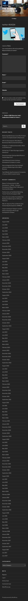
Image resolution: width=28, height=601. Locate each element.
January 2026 (5, 243)
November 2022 (6, 356)
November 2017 (6, 540)
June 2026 (5, 228)
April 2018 (5, 525)
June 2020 (5, 445)
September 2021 (6, 399)
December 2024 (6, 283)
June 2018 (5, 519)
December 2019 (6, 464)
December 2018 (6, 500)
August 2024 (5, 295)
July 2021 (4, 405)
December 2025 (6, 246)
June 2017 (5, 555)
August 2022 (5, 365)
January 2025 (5, 280)
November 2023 (6, 319)
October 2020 (6, 433)
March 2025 (5, 274)
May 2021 (4, 411)
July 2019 (4, 479)
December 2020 (6, 427)
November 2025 (6, 249)
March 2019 (5, 491)
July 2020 (4, 442)
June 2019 (5, 482)
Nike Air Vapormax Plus (8, 203)
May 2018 (4, 522)
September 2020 (6, 436)
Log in (3, 577)
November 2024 (6, 286)
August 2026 (5, 221)
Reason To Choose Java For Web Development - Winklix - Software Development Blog (11, 185)
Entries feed (5, 581)
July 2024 (4, 298)
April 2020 (5, 451)
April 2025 (5, 270)
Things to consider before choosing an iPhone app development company (12, 210)
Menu (14, 18)
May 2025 (5, 267)
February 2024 (6, 310)
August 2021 (5, 402)
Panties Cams (6, 192)
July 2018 (4, 516)
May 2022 (4, 375)
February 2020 (6, 457)
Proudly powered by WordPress (9, 597)
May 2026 (5, 231)
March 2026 (5, 237)
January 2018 (5, 534)
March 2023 (5, 344)
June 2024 (5, 301)
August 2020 (5, 439)
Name (4, 75)
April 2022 (5, 378)
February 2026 (6, 240)
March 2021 (5, 418)
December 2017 (6, 537)
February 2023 (6, 347)
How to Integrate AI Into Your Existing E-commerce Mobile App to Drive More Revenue (12, 167)
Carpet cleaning (6, 208)
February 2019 (6, 494)
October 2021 (5, 396)
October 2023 (6, 323)
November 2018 (6, 503)
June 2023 (5, 335)
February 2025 (6, 277)
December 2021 (6, 390)
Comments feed (6, 584)
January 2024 (5, 313)
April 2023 (5, 341)
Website (4, 90)
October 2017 (5, 543)
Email (4, 82)
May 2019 (4, 485)
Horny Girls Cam (6, 197)
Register (4, 574)
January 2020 (5, 460)
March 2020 (5, 454)
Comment (5, 54)
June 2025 (5, 264)
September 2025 (6, 255)
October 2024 (6, 289)
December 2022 (6, 353)
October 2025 (6, 252)
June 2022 (5, 372)
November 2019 (6, 467)
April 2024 (5, 304)
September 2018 (6, 510)
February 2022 (6, 384)
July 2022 (4, 369)
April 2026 (5, 234)
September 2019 (6, 473)
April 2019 (5, 488)
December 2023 (6, 316)
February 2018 (6, 531)
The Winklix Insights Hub (9, 10)
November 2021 (6, 393)
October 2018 (5, 506)
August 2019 (5, 476)
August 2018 (5, 513)
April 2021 (5, 415)
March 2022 (5, 381)
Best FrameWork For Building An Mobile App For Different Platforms (12, 198)
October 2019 (5, 470)
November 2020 (6, 430)
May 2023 (5, 338)
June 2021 (5, 408)
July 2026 (4, 225)
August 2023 (5, 329)
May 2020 (5, 448)
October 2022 (6, 359)
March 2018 (5, 528)
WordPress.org (6, 587)
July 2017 (4, 552)
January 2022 (5, 387)
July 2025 (4, 261)
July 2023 (4, 332)
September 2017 (6, 546)
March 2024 (5, 307)
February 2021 (6, 421)
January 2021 (5, 424)
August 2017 (5, 549)
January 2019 (5, 497)
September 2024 (6, 292)
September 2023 (6, 326)
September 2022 (6, 362)
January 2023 (5, 350)
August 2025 (5, 258)
